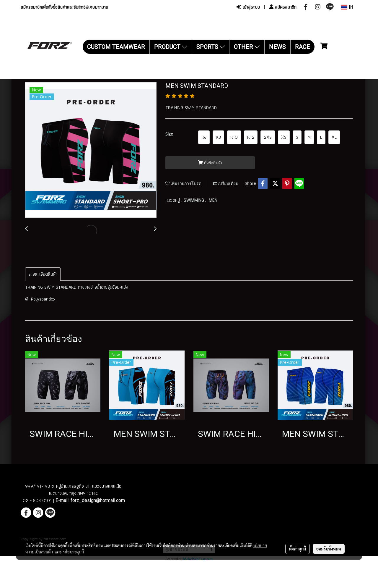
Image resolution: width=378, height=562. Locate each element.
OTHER (244, 46)
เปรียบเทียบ (227, 183)
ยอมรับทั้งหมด (328, 548)
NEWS (277, 46)
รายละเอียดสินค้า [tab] (42, 274)
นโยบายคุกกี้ (73, 551)
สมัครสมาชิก (284, 7)
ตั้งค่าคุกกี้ (297, 548)
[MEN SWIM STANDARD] (90, 150)
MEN (213, 200)
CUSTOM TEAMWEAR (116, 46)
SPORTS (208, 46)
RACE (302, 46)
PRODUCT (168, 46)
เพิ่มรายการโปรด (185, 183)
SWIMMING (194, 200)
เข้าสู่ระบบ (250, 7)
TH (350, 7)
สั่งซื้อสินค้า (212, 162)
